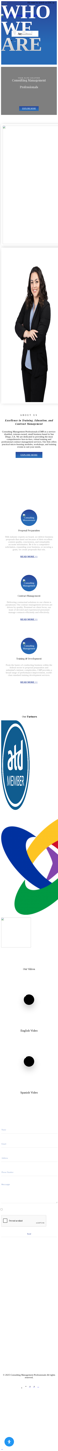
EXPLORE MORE (29, 455)
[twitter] (26, 1388)
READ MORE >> (29, 556)
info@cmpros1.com (29, 1288)
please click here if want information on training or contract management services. (29, 1210)
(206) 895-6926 (23, 1322)
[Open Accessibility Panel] (9, 1442)
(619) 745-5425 (29, 1320)
